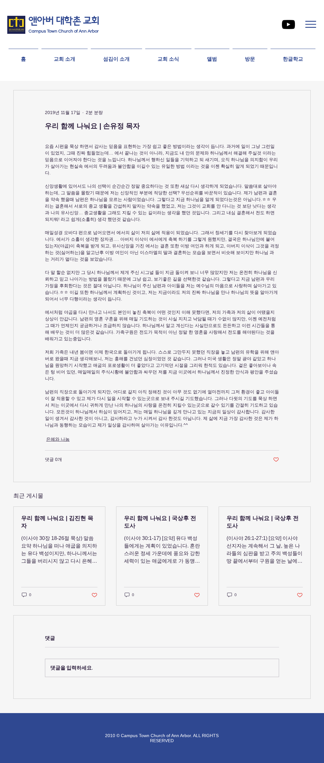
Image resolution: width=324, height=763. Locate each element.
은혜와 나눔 (58, 439)
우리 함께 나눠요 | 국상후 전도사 (160, 522)
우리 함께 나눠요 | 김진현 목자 (57, 522)
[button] (310, 24)
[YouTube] (288, 24)
